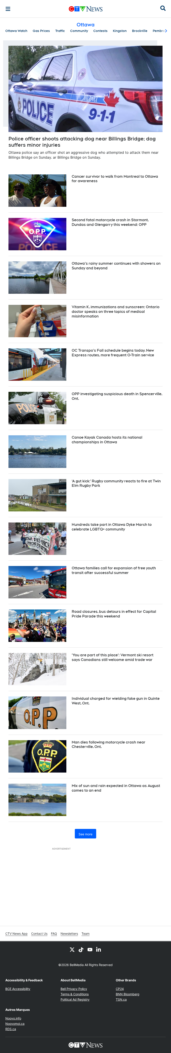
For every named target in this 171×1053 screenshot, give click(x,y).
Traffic (60, 31)
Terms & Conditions (75, 994)
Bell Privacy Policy (74, 989)
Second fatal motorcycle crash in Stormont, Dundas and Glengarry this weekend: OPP (110, 222)
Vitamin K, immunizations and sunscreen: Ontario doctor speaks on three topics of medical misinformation (115, 311)
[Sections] (8, 8)
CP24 (120, 989)
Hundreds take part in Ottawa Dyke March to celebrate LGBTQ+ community (112, 527)
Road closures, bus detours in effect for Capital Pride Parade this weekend (114, 613)
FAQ (54, 933)
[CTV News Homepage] (85, 9)
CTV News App (16, 933)
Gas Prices (41, 31)
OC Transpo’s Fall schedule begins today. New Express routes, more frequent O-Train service (113, 352)
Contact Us (39, 933)
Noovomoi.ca (14, 1023)
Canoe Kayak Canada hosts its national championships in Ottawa (107, 439)
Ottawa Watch (16, 31)
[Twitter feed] (72, 949)
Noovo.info (13, 1018)
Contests (100, 31)
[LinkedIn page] (99, 949)
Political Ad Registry (75, 999)
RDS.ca (10, 1029)
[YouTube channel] (90, 949)
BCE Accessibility (17, 989)
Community (79, 31)
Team (85, 933)
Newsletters (69, 933)
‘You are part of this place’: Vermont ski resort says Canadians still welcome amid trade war (112, 657)
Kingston (120, 31)
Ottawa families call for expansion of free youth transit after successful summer (114, 570)
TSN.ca (121, 999)
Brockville (139, 31)
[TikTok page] (81, 949)
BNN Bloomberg (127, 994)
